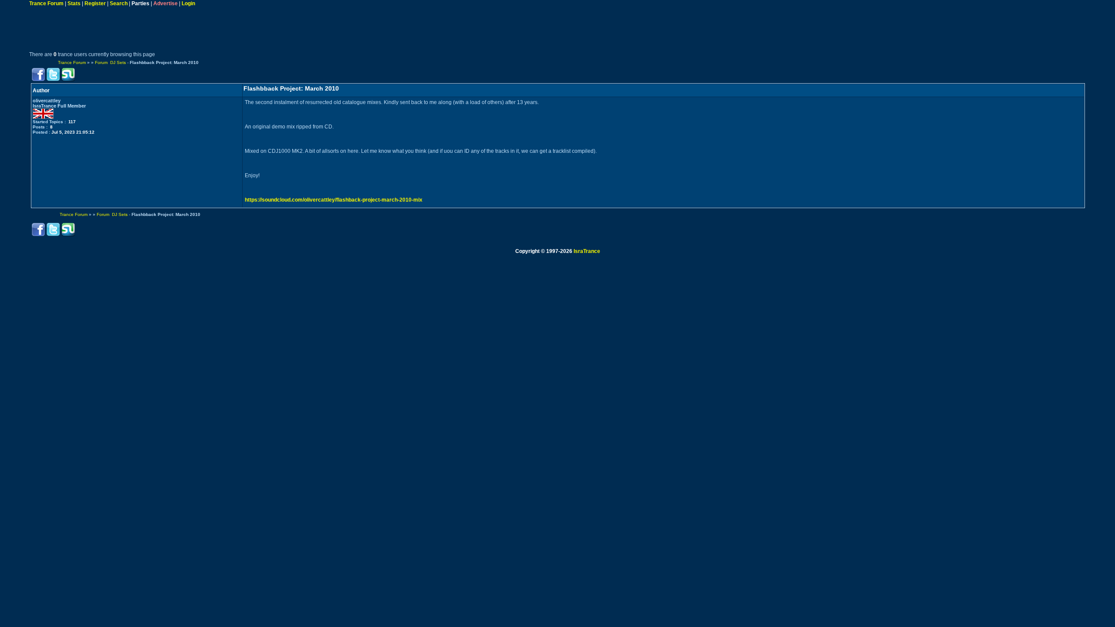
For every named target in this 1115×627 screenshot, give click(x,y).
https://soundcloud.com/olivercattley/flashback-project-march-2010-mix (333, 200)
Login (188, 3)
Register (95, 3)
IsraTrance (587, 251)
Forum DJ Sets (110, 62)
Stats (74, 3)
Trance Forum (46, 3)
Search (119, 3)
